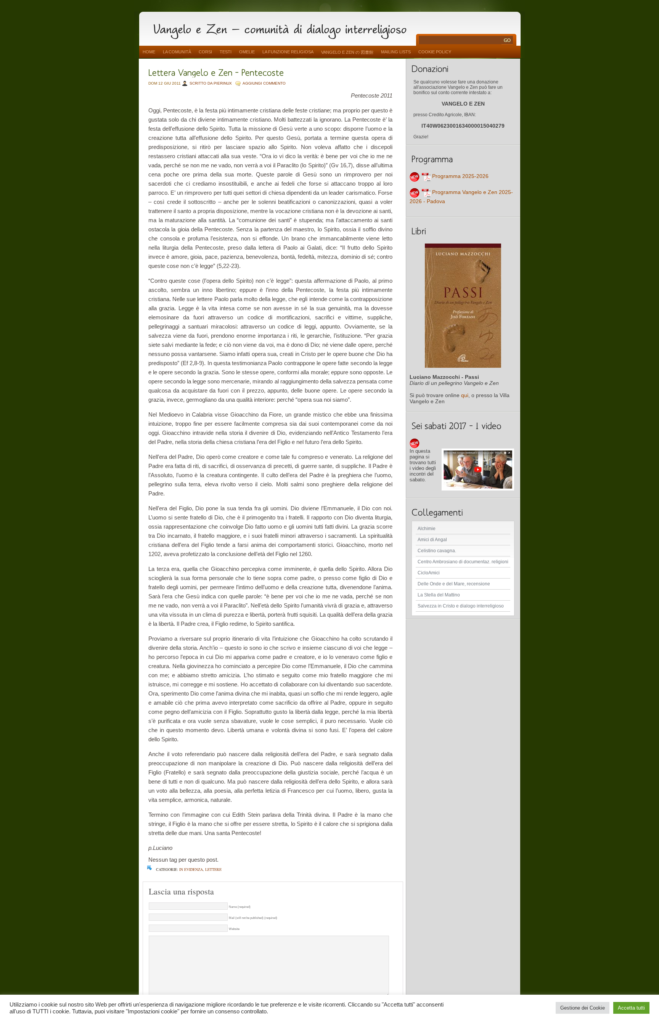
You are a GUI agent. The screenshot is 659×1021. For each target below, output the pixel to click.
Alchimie (427, 528)
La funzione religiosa (287, 52)
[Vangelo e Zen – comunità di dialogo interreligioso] (283, 27)
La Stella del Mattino (439, 595)
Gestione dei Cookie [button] (582, 1008)
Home (149, 52)
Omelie (247, 52)
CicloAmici (429, 572)
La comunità (177, 52)
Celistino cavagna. (437, 550)
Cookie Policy (434, 52)
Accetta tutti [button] (631, 1008)
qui (464, 395)
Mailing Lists (396, 52)
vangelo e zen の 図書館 (347, 52)
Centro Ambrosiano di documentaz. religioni (463, 561)
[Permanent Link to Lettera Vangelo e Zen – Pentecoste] (216, 72)
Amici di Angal (432, 539)
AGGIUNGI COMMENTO (264, 83)
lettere (213, 869)
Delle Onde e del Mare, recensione (454, 584)
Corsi (205, 52)
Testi (225, 52)
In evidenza (191, 869)
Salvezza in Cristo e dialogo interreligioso (461, 606)
